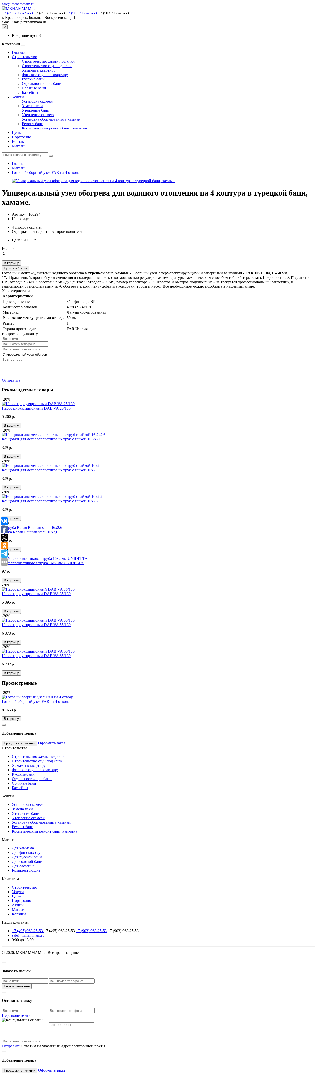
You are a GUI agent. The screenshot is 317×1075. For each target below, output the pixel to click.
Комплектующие (26, 870)
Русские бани (33, 79)
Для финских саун (27, 852)
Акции (18, 905)
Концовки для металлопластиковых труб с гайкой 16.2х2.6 (51, 439)
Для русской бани (27, 857)
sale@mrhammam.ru (18, 4)
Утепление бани (35, 110)
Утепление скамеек (38, 115)
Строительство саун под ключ (47, 66)
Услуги (18, 97)
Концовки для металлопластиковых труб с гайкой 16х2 (48, 470)
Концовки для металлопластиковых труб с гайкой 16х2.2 (50, 501)
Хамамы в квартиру (38, 70)
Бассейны (30, 92)
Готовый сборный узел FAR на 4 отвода (45, 172)
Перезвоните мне (17, 986)
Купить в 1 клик (15, 268)
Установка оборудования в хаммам (51, 119)
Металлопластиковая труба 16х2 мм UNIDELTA (43, 563)
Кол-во (8, 248)
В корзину (11, 263)
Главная (18, 52)
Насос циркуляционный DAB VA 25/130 (36, 408)
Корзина (19, 914)
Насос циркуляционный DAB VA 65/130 (36, 656)
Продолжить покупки (19, 743)
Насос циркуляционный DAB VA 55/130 (36, 625)
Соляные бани (34, 88)
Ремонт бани (32, 124)
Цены (17, 132)
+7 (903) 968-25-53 (81, 13)
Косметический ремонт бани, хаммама (54, 128)
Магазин (19, 146)
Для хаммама (23, 848)
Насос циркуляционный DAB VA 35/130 (36, 594)
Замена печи (32, 106)
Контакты (20, 141)
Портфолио (21, 137)
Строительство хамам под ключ (48, 61)
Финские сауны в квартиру (45, 75)
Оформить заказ (51, 743)
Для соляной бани (27, 861)
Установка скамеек (37, 101)
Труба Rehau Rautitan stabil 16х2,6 (30, 532)
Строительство (24, 57)
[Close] (4, 725)
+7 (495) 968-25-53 (18, 13)
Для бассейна (23, 866)
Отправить (11, 380)
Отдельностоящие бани (41, 83)
